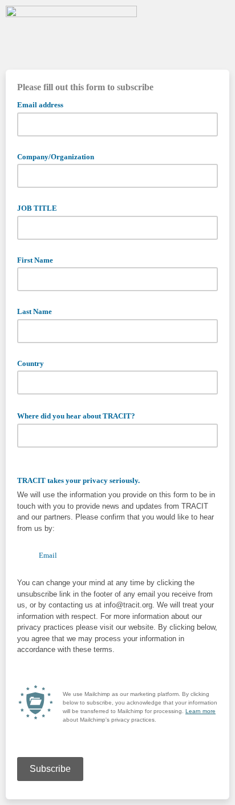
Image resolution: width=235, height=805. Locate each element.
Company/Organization (55, 156)
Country (30, 363)
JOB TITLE (37, 208)
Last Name (34, 311)
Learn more (200, 711)
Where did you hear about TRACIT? (80, 415)
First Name (35, 260)
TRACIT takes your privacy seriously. (78, 480)
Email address (44, 104)
